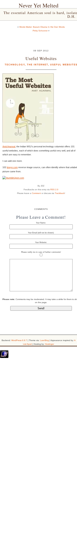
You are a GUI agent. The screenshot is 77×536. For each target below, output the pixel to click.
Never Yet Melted (39, 5)
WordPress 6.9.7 (19, 340)
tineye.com (12, 167)
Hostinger (49, 344)
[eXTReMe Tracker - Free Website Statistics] (4, 357)
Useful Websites (41, 58)
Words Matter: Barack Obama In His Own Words (42, 27)
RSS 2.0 (54, 189)
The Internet (37, 64)
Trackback (59, 193)
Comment (36, 193)
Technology (15, 64)
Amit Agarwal (8, 146)
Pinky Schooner (40, 31)
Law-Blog (44, 340)
